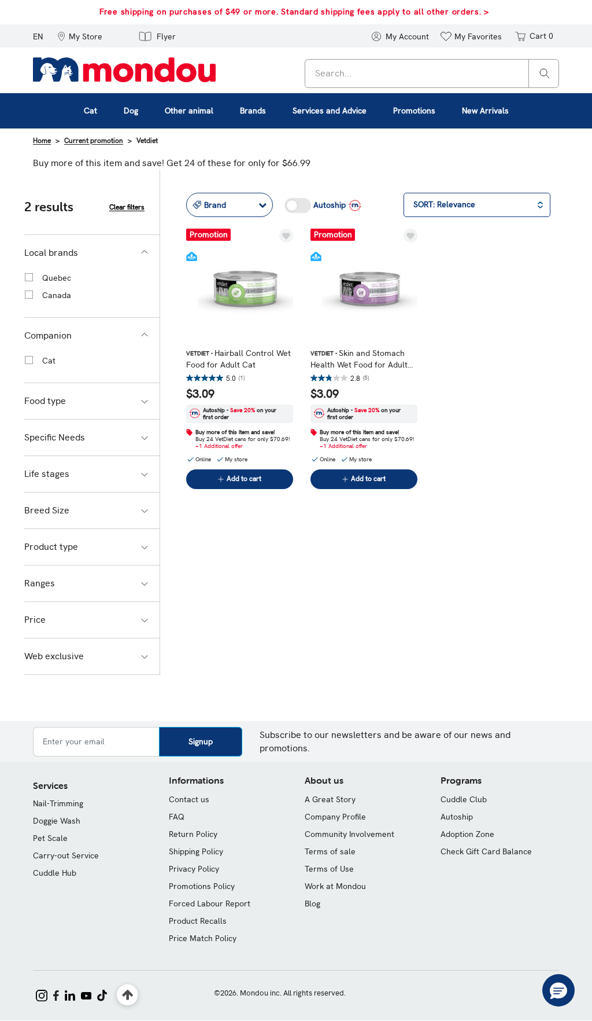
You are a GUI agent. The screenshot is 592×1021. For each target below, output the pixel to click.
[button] (80, 35)
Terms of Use (329, 869)
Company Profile (335, 816)
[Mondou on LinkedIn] (70, 994)
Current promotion (93, 140)
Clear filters (127, 207)
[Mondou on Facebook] (56, 994)
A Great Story (330, 799)
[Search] (544, 72)
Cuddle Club (464, 799)
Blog (312, 903)
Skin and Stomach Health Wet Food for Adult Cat (359, 359)
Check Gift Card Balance (486, 851)
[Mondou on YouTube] (86, 994)
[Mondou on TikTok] (102, 994)
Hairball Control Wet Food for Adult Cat (238, 359)
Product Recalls (198, 921)
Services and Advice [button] (330, 110)
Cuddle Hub (54, 873)
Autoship (457, 816)
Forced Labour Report (209, 903)
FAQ (176, 816)
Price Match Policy (202, 938)
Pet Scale (50, 838)
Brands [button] (253, 110)
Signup (200, 741)
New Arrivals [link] (485, 110)
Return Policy (193, 834)
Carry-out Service (66, 855)
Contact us (189, 799)
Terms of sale (330, 851)
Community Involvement (349, 834)
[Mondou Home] (124, 69)
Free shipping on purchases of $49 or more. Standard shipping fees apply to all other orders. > (294, 11)
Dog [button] (131, 110)
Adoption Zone (467, 834)
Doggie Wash (56, 821)
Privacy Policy (194, 869)
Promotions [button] (414, 110)
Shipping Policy (196, 851)
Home (42, 140)
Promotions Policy (202, 886)
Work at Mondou (335, 886)
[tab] (92, 253)
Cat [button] (90, 110)
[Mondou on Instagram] (41, 994)
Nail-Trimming (58, 803)
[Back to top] (127, 995)
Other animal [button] (189, 110)
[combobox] (432, 73)
